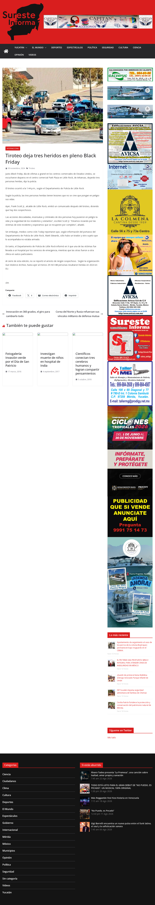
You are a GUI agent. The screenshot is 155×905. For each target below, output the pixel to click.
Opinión (19, 54)
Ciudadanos (9, 781)
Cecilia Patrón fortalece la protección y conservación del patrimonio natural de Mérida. (134, 705)
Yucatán (19, 47)
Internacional (13, 148)
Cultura (123, 47)
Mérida (6, 837)
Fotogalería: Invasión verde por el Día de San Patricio (17, 360)
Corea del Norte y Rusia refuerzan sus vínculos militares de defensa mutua (77, 314)
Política (92, 47)
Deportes (56, 47)
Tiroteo (32, 168)
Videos (32, 54)
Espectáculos (75, 47)
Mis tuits (111, 737)
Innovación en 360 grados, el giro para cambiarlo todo (28, 314)
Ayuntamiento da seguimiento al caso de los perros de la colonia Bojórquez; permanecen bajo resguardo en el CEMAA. (134, 646)
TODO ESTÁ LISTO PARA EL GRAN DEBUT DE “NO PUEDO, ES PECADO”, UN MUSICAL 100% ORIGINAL (121, 786)
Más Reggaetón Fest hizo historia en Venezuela (115, 797)
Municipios (8, 850)
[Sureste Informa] (6, 51)
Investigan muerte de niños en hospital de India (52, 360)
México (6, 843)
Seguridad (108, 47)
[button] (25, 47)
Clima (5, 788)
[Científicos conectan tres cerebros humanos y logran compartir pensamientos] (88, 334)
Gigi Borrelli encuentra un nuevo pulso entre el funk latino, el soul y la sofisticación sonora (121, 825)
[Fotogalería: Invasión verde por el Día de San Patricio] (17, 334)
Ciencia (137, 47)
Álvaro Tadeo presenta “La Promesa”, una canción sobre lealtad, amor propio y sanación (119, 774)
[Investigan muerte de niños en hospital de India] (52, 334)
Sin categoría (9, 878)
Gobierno (7, 823)
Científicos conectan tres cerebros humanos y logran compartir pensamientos (87, 363)
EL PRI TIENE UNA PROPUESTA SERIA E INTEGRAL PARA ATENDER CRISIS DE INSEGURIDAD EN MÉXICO (132, 663)
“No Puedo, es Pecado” (102, 810)
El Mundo (37, 47)
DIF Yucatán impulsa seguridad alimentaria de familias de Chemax (132, 691)
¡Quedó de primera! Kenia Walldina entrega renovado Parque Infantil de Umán (132, 678)
